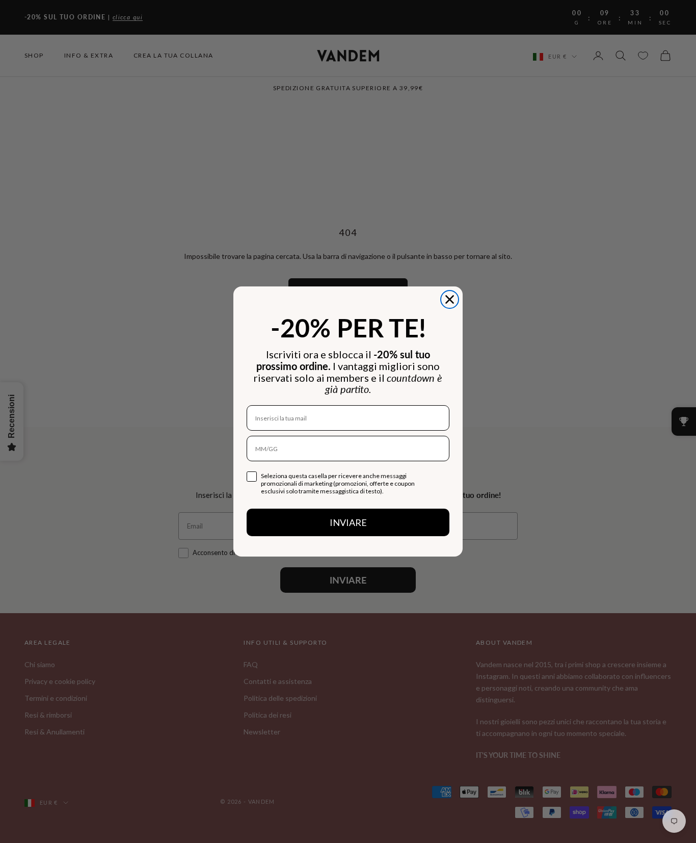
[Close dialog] (450, 299)
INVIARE (348, 522)
